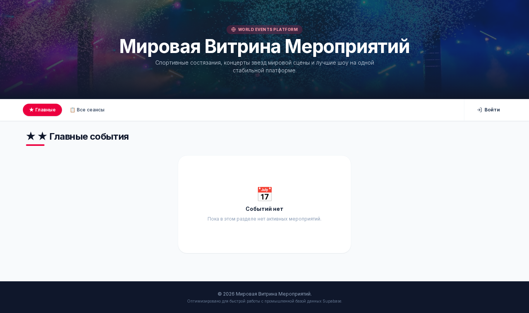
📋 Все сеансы (87, 110)
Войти (492, 110)
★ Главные (42, 110)
